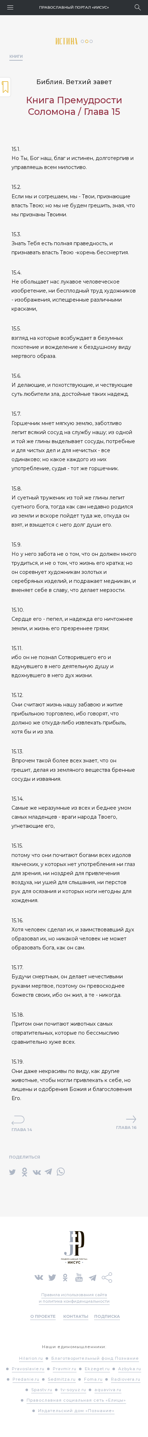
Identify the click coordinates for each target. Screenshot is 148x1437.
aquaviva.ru (107, 1389)
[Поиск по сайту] (138, 7)
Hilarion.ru (31, 1358)
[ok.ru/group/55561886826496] (65, 1277)
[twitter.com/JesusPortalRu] (52, 1277)
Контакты (75, 1316)
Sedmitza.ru (62, 1379)
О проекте (43, 1316)
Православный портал (74, 7)
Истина (68, 41)
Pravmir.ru (65, 1368)
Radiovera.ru (125, 1379)
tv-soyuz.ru (73, 1389)
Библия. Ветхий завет (74, 82)
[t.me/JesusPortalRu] (92, 1277)
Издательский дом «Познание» (76, 1410)
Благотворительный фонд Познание (95, 1358)
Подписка (107, 1316)
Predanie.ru (26, 1379)
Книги (16, 56)
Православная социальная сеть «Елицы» (76, 1400)
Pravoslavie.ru (28, 1368)
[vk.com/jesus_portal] (38, 1277)
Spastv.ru (41, 1389)
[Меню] (10, 7)
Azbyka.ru (129, 1368)
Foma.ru (93, 1379)
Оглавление (5, 87)
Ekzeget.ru (97, 1368)
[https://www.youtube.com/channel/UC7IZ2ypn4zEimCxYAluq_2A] (79, 1277)
